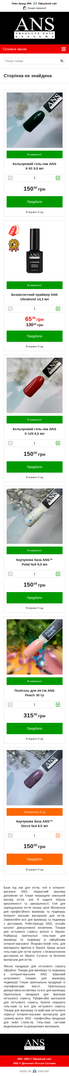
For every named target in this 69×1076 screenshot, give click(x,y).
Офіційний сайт (47, 3)
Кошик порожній (36, 8)
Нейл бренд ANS (22, 3)
